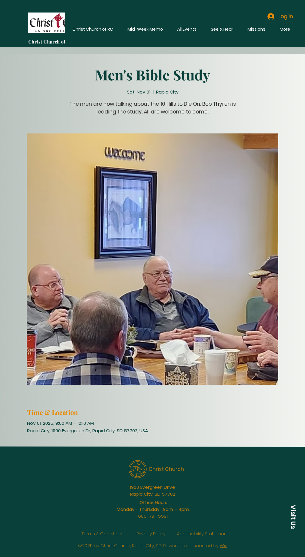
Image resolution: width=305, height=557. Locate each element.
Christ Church (166, 465)
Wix (223, 541)
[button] (293, 516)
